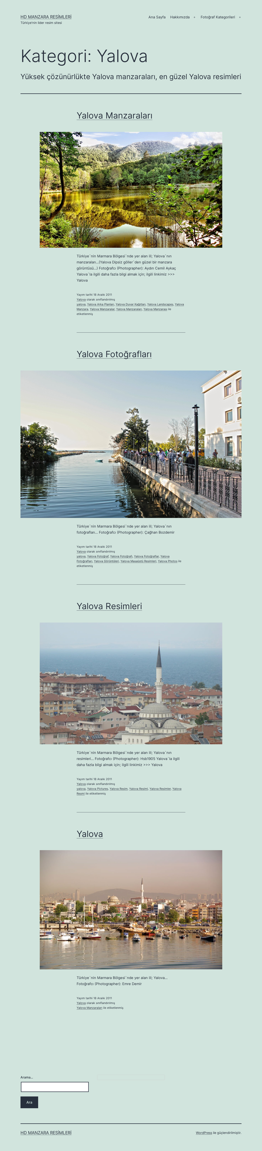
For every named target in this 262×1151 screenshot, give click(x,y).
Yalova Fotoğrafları (114, 354)
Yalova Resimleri (109, 606)
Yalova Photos (167, 561)
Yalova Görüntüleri (106, 561)
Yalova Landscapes (160, 304)
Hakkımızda (180, 17)
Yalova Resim (119, 788)
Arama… (26, 1077)
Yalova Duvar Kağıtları (131, 304)
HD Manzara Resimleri (45, 16)
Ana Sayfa (157, 17)
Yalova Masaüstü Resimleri (138, 561)
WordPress (204, 1133)
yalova (81, 304)
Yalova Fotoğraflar (146, 556)
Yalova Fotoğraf (98, 556)
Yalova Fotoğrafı (121, 556)
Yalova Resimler (160, 788)
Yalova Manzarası (155, 309)
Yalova (81, 299)
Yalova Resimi (138, 788)
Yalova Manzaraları (114, 115)
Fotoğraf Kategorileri (218, 17)
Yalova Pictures (97, 788)
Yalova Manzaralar (102, 309)
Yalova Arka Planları (100, 304)
